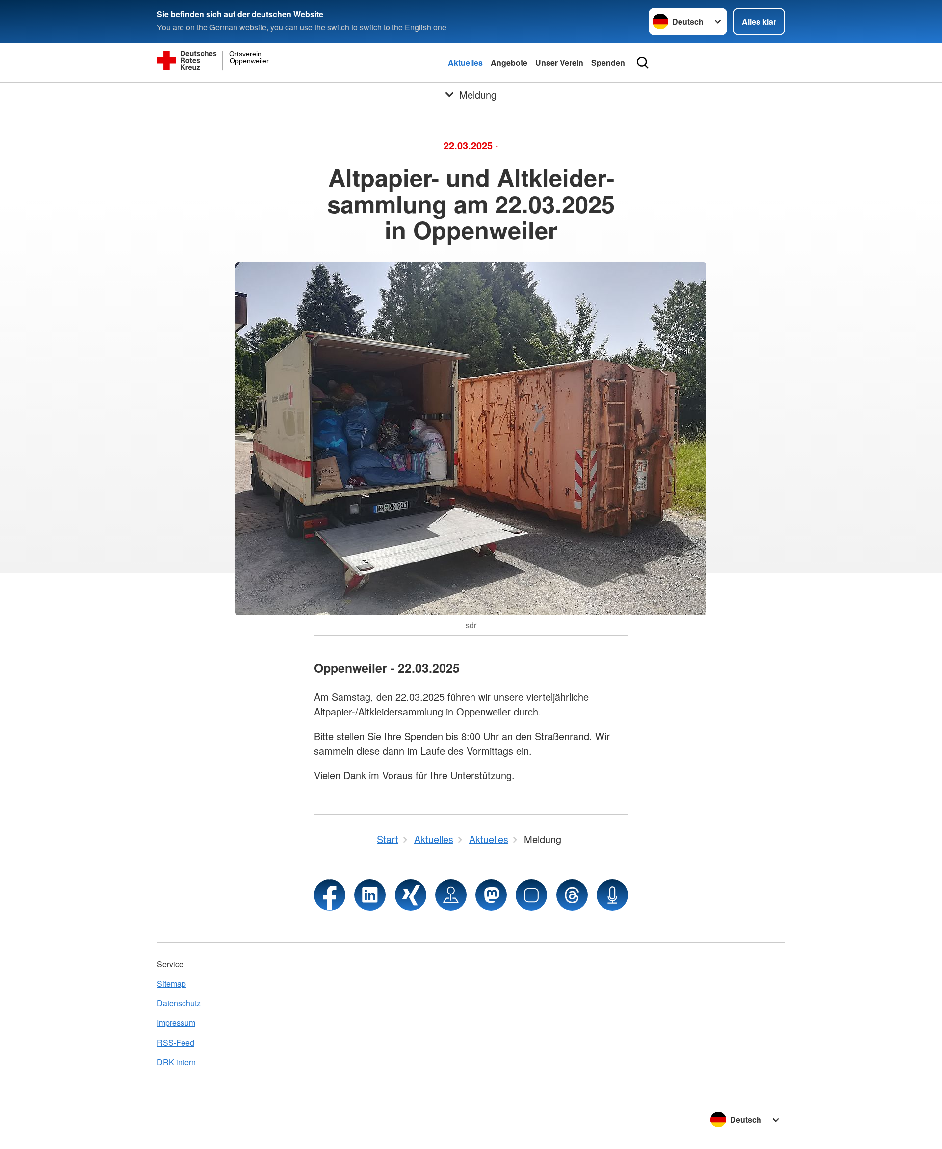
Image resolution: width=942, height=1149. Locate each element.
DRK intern (176, 1062)
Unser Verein (559, 62)
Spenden (608, 62)
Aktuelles (465, 62)
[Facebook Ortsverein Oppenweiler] (329, 895)
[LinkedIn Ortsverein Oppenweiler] (370, 895)
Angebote (509, 62)
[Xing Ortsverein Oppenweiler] (410, 895)
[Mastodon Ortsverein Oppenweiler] (491, 895)
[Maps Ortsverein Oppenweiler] (451, 895)
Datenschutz (179, 1003)
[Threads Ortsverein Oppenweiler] (572, 895)
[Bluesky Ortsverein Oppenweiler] (531, 895)
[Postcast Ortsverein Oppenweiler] (612, 895)
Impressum (176, 1022)
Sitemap (171, 983)
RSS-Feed (175, 1042)
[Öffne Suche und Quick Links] (643, 63)
